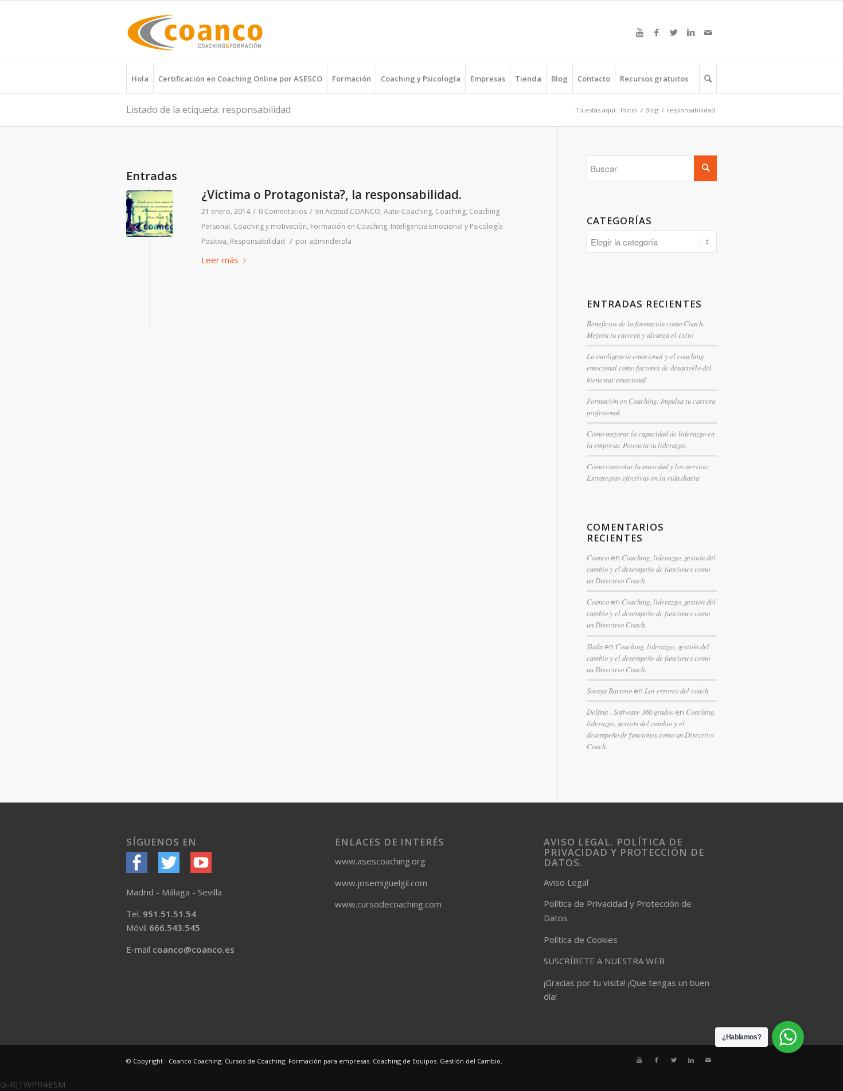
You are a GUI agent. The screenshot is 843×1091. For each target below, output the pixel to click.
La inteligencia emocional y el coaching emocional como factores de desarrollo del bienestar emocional (649, 367)
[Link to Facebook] (656, 32)
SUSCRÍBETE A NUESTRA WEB (604, 961)
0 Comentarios (283, 211)
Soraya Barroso (609, 690)
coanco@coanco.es (194, 949)
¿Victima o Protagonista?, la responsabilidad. (331, 194)
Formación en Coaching (348, 226)
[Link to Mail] (708, 32)
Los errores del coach (676, 690)
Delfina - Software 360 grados (630, 711)
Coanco (598, 557)
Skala (595, 646)
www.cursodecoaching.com (388, 904)
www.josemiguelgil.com (381, 883)
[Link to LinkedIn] (691, 32)
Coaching (450, 211)
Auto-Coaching (408, 211)
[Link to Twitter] (673, 32)
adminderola (330, 241)
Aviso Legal (566, 882)
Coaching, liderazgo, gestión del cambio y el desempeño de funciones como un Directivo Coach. (651, 568)
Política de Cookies (581, 939)
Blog (651, 110)
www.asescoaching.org (380, 861)
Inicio (628, 110)
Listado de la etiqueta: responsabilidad (208, 109)
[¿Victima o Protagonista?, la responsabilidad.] (149, 213)
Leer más (220, 260)
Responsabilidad (257, 241)
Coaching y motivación (270, 226)
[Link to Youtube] (639, 32)
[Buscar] (708, 78)
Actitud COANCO (352, 211)
